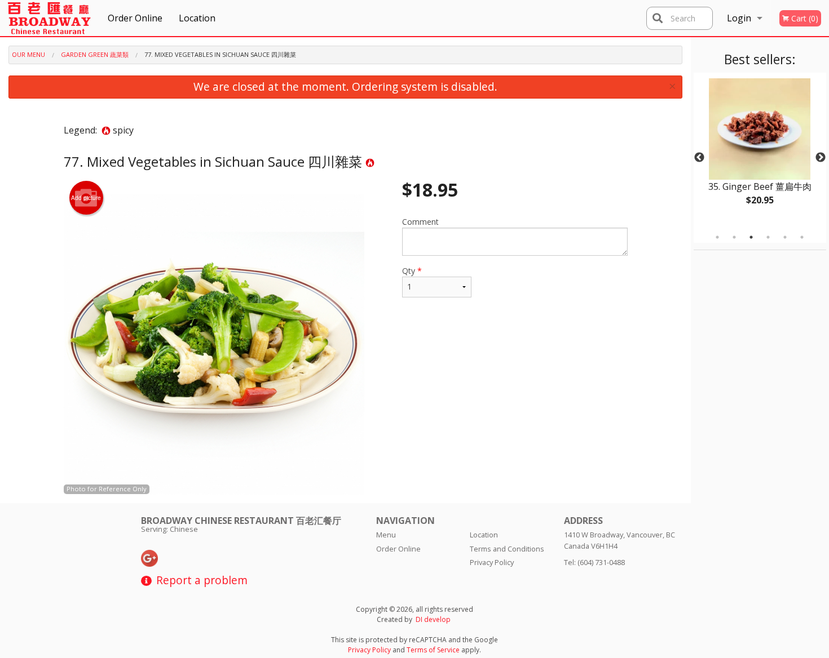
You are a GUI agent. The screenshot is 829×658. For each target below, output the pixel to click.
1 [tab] (717, 237)
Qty (412, 270)
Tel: (594, 562)
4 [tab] (768, 237)
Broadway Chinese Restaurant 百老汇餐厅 (241, 520)
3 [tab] (751, 237)
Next (820, 157)
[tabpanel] (759, 150)
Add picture (86, 198)
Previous (699, 157)
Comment (420, 221)
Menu (386, 535)
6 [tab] (802, 237)
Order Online (135, 18)
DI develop (433, 619)
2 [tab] (734, 237)
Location (197, 18)
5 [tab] (785, 237)
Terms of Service (433, 650)
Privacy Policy (492, 562)
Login (739, 18)
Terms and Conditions (507, 549)
